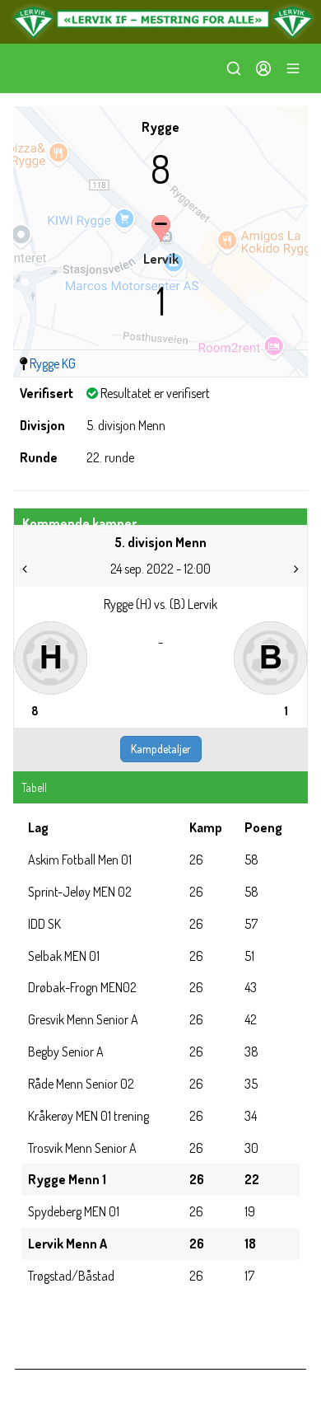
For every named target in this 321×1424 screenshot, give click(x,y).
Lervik (161, 259)
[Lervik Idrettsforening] (160, 22)
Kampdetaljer (161, 749)
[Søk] (234, 68)
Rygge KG (53, 363)
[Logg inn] (263, 68)
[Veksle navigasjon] (293, 68)
